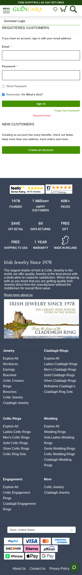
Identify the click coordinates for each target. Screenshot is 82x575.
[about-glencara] (41, 319)
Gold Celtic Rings (15, 443)
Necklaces (10, 364)
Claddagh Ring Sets (58, 391)
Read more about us (18, 295)
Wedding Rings (55, 432)
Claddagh (16, 403)
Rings (7, 386)
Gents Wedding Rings (59, 448)
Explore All (10, 358)
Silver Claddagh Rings (60, 380)
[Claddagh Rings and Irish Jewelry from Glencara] (28, 9)
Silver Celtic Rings (16, 448)
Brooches (10, 391)
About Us (19, 568)
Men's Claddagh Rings (60, 369)
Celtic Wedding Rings (59, 454)
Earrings (9, 369)
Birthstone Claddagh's (59, 386)
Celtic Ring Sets (14, 454)
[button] (41, 530)
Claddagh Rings (56, 350)
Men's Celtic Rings (16, 437)
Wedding (51, 418)
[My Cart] (64, 9)
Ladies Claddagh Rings (60, 364)
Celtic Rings (12, 418)
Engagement (12, 479)
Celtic (13, 397)
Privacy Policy (59, 568)
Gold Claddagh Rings (59, 375)
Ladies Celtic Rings (17, 432)
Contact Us (37, 568)
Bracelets (9, 375)
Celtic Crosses (13, 380)
